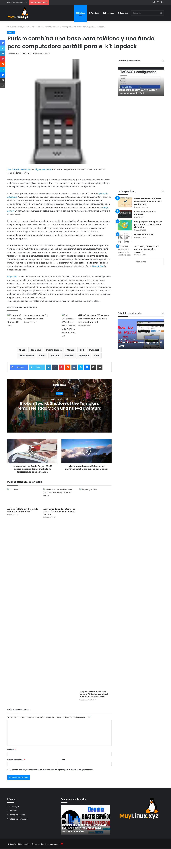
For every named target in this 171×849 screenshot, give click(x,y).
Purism (69, 355)
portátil (55, 355)
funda (71, 349)
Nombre (11, 749)
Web (63, 760)
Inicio (11, 27)
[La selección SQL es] (125, 238)
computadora (55, 349)
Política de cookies (17, 815)
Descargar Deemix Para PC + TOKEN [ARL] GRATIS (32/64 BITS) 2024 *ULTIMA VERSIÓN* (84, 828)
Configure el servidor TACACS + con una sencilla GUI (138, 91)
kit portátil (12, 276)
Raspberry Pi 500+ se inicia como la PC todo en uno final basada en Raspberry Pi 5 (93, 694)
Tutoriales (94, 13)
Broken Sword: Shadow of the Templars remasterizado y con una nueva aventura (60, 406)
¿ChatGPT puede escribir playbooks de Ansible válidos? (146, 249)
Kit (82, 349)
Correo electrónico (16, 760)
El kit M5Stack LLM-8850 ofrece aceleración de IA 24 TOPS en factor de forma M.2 (93, 319)
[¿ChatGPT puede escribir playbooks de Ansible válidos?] (125, 250)
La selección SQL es (143, 234)
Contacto (13, 811)
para (42, 355)
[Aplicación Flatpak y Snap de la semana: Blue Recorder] (23, 497)
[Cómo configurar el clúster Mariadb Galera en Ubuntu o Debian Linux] (125, 202)
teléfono (84, 355)
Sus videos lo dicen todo (19, 169)
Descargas (109, 13)
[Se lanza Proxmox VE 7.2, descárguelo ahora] (14, 320)
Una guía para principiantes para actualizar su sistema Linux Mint (148, 224)
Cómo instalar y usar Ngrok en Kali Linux (140, 344)
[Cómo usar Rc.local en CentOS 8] (125, 214)
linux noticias (27, 355)
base (22, 349)
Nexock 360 (98, 266)
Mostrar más (140, 262)
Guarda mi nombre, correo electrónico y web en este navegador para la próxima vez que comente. (51, 770)
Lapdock (95, 349)
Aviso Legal (14, 806)
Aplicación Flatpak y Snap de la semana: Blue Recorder (22, 510)
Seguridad (123, 13)
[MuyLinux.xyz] (17, 13)
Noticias (81, 13)
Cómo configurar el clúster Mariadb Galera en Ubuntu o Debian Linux (148, 201)
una (97, 355)
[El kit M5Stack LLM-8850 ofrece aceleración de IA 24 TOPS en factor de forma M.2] (69, 326)
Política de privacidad (18, 819)
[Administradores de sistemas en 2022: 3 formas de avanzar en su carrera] (59, 497)
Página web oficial (43, 169)
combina (36, 349)
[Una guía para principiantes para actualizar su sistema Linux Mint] (125, 225)
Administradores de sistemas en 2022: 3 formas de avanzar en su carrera (59, 511)
